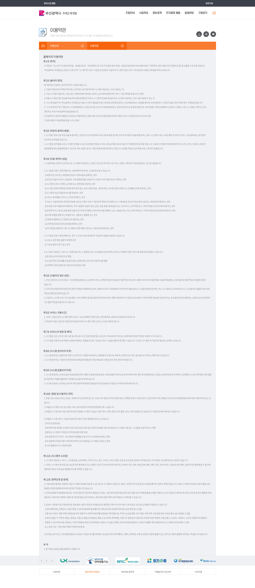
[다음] (46, 560)
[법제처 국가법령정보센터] (156, 560)
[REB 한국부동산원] (210, 560)
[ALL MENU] (214, 13)
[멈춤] (51, 560)
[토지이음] (130, 560)
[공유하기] (206, 34)
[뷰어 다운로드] (199, 34)
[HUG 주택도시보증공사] (183, 560)
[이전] (41, 560)
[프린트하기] (213, 34)
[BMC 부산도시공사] (101, 560)
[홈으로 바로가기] (43, 46)
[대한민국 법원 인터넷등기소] (70, 560)
